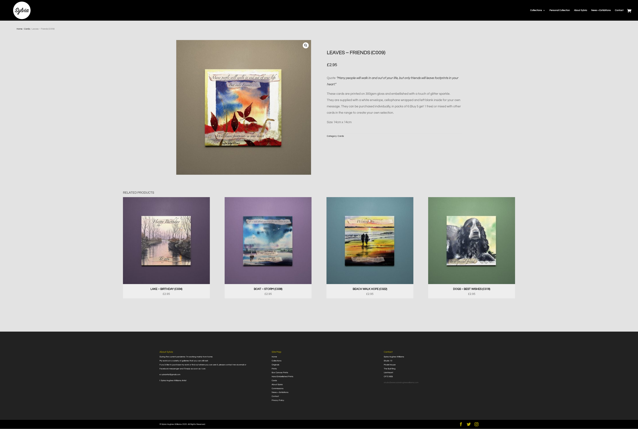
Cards (27, 29)
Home (19, 29)
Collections (536, 10)
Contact (619, 10)
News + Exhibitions (601, 10)
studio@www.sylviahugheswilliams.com (401, 382)
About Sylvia (580, 10)
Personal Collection (559, 10)
